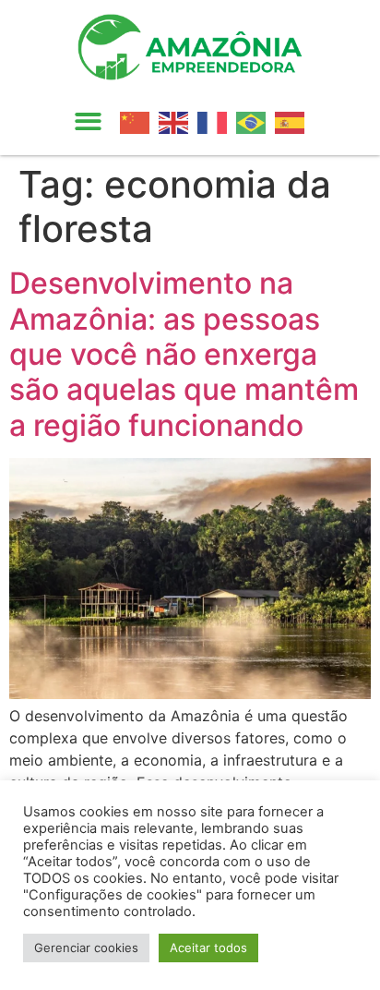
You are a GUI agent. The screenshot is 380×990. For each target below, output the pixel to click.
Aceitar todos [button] (208, 947)
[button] (88, 122)
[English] (178, 121)
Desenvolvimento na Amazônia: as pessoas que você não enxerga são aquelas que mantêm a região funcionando (184, 354)
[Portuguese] (255, 121)
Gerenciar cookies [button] (86, 947)
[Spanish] (294, 121)
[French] (216, 121)
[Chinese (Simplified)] (139, 121)
